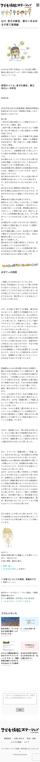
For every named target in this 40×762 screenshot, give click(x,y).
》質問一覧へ (6, 566)
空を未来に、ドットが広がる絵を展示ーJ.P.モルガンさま (9, 631)
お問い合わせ (19, 738)
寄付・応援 (31, 738)
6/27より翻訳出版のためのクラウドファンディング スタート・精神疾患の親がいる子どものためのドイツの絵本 (10, 658)
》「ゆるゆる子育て (9, 568)
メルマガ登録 (16, 742)
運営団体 (7, 738)
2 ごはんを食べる (28, 628)
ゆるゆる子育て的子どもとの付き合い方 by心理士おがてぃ (29, 655)
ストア (26, 742)
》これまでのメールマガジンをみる (15, 601)
